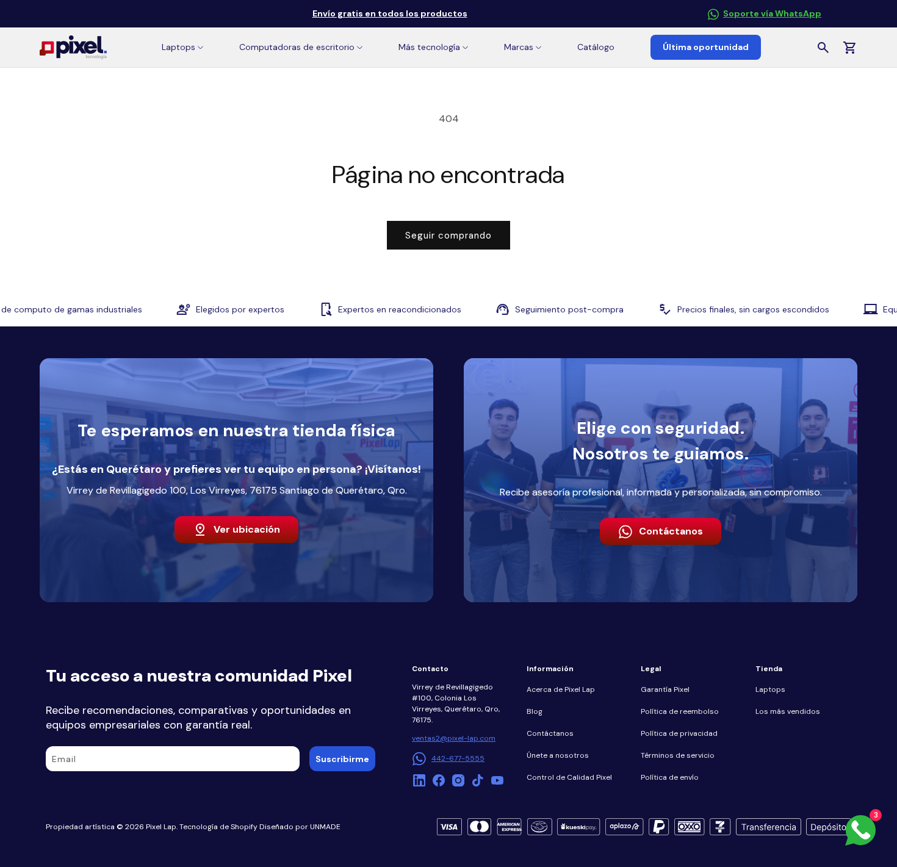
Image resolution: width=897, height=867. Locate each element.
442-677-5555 (458, 758)
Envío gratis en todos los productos (389, 13)
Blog (534, 711)
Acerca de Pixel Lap (561, 689)
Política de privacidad (679, 733)
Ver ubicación (247, 529)
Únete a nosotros (558, 755)
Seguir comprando (448, 235)
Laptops (770, 689)
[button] (182, 47)
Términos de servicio (678, 755)
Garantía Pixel (665, 689)
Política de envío (670, 777)
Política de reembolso (680, 711)
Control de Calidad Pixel (569, 777)
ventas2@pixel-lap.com (453, 738)
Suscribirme (342, 759)
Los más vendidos (787, 711)
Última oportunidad (706, 46)
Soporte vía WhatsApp (772, 13)
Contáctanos (671, 531)
